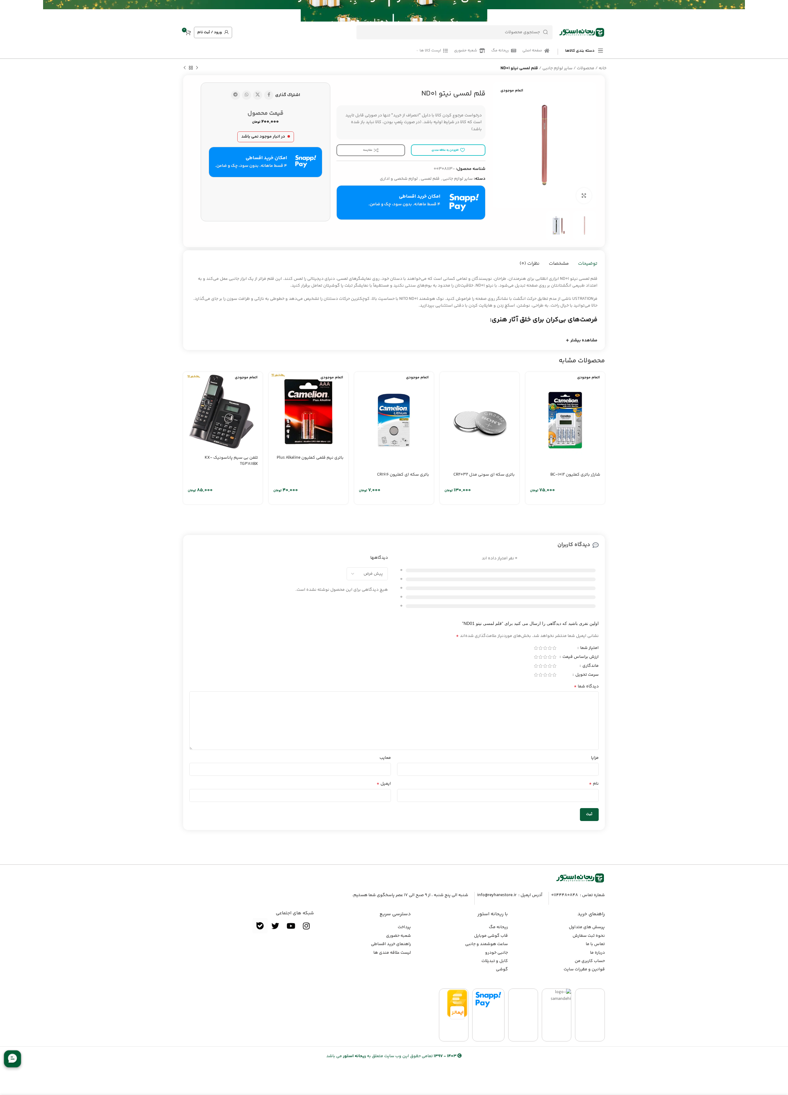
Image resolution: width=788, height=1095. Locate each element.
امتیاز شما (589, 648)
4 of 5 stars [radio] (540, 648)
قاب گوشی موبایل (491, 935)
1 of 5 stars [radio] (554, 648)
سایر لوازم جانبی (557, 68)
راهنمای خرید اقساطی (391, 944)
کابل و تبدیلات (494, 961)
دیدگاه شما (586, 686)
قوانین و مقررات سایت (584, 969)
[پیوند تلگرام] (235, 95)
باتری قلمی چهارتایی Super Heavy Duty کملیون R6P (313, 477)
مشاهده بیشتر (583, 340)
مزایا (595, 758)
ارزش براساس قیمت (580, 657)
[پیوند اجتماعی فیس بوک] (268, 95)
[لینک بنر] (403, 11)
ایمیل (383, 783)
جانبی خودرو (496, 952)
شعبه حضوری (398, 935)
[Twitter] (275, 925)
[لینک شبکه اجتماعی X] (257, 95)
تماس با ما (595, 944)
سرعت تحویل (586, 675)
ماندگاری (590, 666)
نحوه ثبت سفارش (589, 935)
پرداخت (404, 927)
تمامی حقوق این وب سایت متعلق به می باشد (391, 1056)
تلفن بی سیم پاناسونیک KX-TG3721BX (573, 460)
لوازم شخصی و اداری (399, 178)
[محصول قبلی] (197, 68)
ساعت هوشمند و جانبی (486, 944)
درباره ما (597, 952)
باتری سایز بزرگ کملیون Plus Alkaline (224, 457)
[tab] (587, 263)
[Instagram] (306, 925)
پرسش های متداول (587, 927)
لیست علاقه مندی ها (392, 952)
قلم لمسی (430, 178)
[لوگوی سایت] (582, 32)
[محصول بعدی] (185, 68)
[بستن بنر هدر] (7, 11)
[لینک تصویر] (580, 878)
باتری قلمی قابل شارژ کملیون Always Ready (396, 477)
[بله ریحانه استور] (260, 925)
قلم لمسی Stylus (499, 457)
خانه (602, 68)
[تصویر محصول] (565, 411)
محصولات (585, 68)
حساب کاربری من (590, 961)
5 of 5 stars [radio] (535, 648)
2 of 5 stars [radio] (549, 648)
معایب (385, 758)
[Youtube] (291, 925)
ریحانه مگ (498, 927)
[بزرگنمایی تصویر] (584, 195)
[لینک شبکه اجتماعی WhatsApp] (246, 95)
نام (594, 783)
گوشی (502, 969)
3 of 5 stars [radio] (545, 648)
